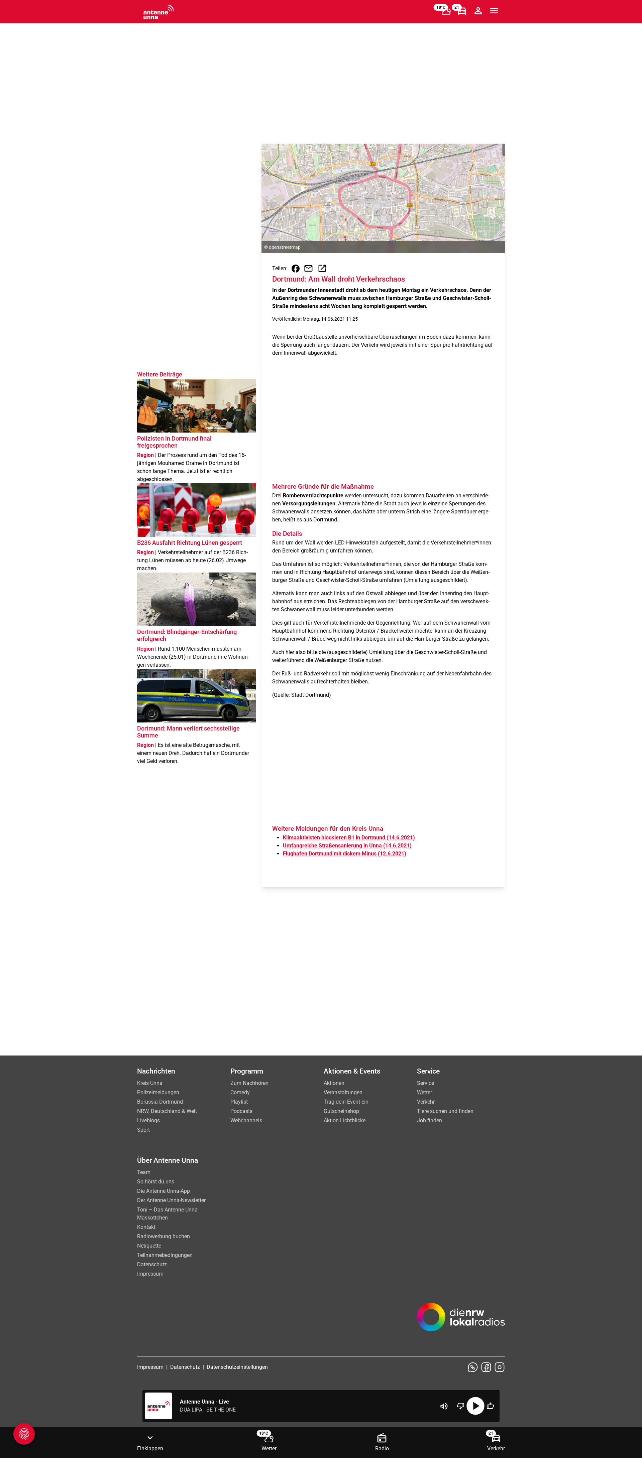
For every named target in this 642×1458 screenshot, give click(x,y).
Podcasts (241, 1111)
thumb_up (490, 1406)
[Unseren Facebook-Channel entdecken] (486, 1367)
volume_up (444, 1406)
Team (143, 1172)
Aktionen (334, 1083)
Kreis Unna (150, 1083)
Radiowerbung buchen (163, 1236)
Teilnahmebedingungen (165, 1255)
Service (425, 1083)
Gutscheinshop (341, 1111)
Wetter (424, 1092)
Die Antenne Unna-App (163, 1191)
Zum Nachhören (249, 1083)
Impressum (150, 1274)
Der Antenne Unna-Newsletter (171, 1200)
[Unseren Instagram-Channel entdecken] (499, 1367)
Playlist (239, 1102)
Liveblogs (148, 1120)
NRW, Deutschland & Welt (167, 1111)
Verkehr (426, 1102)
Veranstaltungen (343, 1092)
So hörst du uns (155, 1181)
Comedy (240, 1092)
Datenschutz (152, 1264)
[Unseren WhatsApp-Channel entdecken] (472, 1367)
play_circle (475, 1406)
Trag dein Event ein (346, 1102)
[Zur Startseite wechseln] (158, 12)
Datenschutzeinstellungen (237, 1367)
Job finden (429, 1120)
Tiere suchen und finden (445, 1111)
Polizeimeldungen (158, 1092)
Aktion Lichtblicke (344, 1120)
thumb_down (461, 1406)
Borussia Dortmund (160, 1102)
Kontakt (146, 1227)
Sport (143, 1130)
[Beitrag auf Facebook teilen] (296, 269)
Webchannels (246, 1120)
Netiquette (149, 1246)
